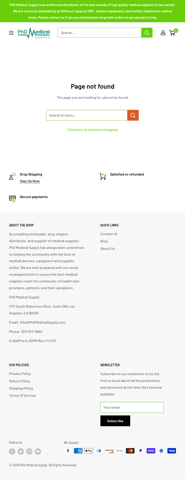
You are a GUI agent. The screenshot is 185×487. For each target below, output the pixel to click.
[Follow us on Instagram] (29, 451)
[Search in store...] (133, 115)
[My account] (163, 32)
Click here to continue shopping (92, 129)
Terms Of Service (22, 395)
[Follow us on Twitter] (21, 451)
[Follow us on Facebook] (12, 451)
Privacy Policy (20, 373)
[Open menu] (11, 33)
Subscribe (115, 421)
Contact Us (109, 234)
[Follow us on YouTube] (38, 451)
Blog (104, 241)
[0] (172, 32)
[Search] (147, 33)
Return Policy (19, 381)
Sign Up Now (30, 181)
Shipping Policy (21, 388)
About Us (107, 248)
